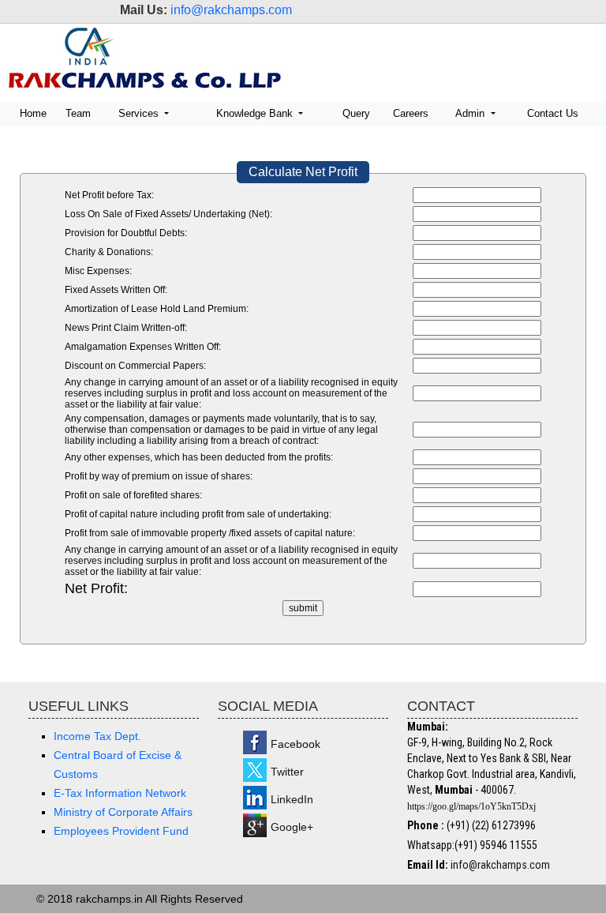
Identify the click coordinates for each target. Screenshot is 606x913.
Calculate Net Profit (303, 171)
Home (33, 113)
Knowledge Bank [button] (256, 113)
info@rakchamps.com (231, 10)
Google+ (292, 827)
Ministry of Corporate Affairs (123, 812)
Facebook (295, 744)
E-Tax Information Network (120, 793)
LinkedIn (292, 799)
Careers (410, 113)
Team (78, 113)
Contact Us (552, 113)
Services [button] (140, 113)
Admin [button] (471, 113)
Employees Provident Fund (121, 831)
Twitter (287, 771)
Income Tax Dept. (97, 736)
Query (356, 113)
